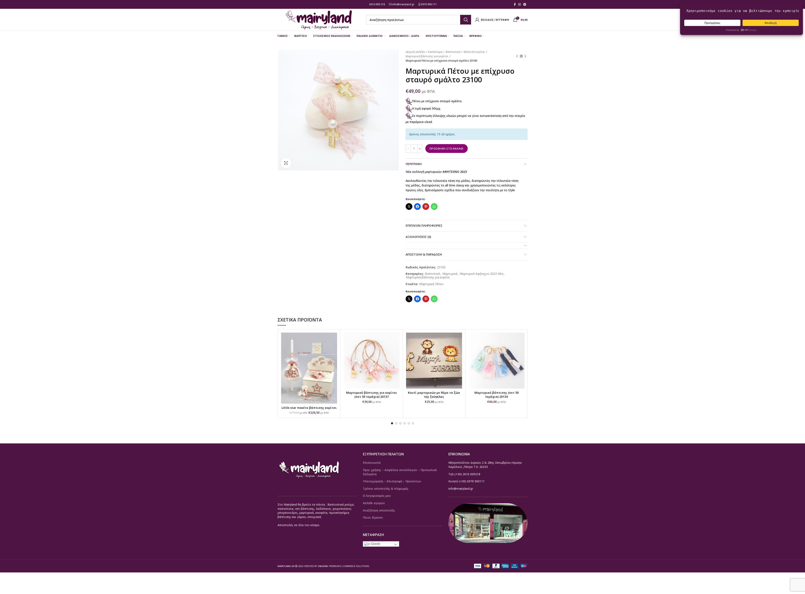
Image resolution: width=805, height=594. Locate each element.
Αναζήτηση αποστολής (379, 510)
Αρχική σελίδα (415, 52)
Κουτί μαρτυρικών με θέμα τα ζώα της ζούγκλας (434, 395)
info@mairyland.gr (403, 4)
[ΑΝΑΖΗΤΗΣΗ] (465, 20)
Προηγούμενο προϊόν (517, 56)
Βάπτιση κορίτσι (474, 52)
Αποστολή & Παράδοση (424, 254)
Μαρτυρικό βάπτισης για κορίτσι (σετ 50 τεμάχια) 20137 (371, 395)
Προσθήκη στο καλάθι (447, 148)
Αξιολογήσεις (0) (418, 237)
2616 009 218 (376, 4)
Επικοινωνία (372, 463)
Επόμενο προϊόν (525, 56)
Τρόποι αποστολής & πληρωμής (385, 489)
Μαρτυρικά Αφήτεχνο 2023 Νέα (481, 274)
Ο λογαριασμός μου (377, 496)
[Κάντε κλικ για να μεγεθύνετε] (286, 163)
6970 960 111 (428, 4)
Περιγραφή (414, 164)
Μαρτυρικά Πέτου (431, 284)
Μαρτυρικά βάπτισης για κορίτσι (427, 56)
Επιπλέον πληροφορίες (424, 225)
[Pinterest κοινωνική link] (524, 4)
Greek (375, 544)
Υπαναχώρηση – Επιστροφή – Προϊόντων (392, 481)
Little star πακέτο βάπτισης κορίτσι (309, 408)
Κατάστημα (435, 52)
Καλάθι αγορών (374, 503)
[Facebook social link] (515, 4)
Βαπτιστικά (453, 52)
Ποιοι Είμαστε (373, 517)
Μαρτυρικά (449, 274)
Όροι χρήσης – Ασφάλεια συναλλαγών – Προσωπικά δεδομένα (400, 472)
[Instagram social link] (519, 4)
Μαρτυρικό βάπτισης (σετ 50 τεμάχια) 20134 (496, 395)
